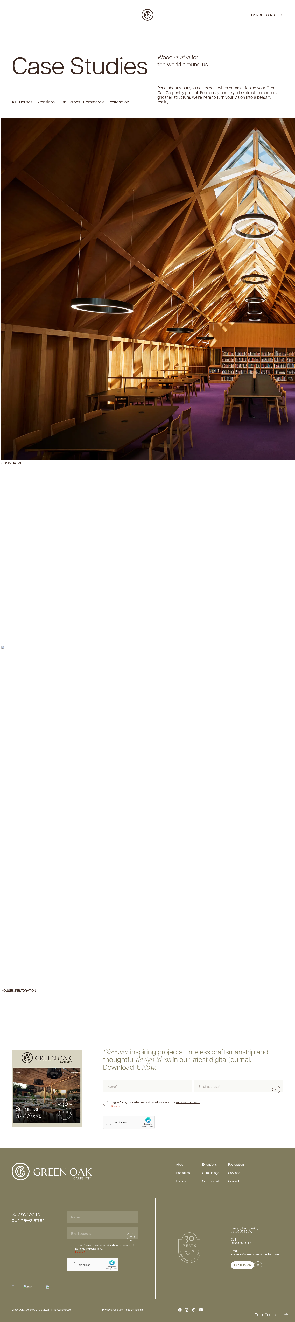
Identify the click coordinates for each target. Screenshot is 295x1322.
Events (256, 15)
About (180, 1164)
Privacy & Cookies (112, 1309)
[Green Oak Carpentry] (147, 15)
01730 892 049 (241, 1242)
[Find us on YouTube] (201, 1309)
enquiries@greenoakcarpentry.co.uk (255, 1254)
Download (278, 1089)
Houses (181, 1181)
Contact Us (274, 15)
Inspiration (183, 1172)
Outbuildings (210, 1172)
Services (234, 1172)
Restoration (236, 1164)
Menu (14, 15)
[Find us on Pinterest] (193, 1310)
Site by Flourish (134, 1309)
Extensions (209, 1164)
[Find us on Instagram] (186, 1310)
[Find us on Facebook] (180, 1310)
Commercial (210, 1181)
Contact (233, 1181)
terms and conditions (188, 1102)
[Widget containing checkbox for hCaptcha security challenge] (129, 1122)
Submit (134, 1236)
